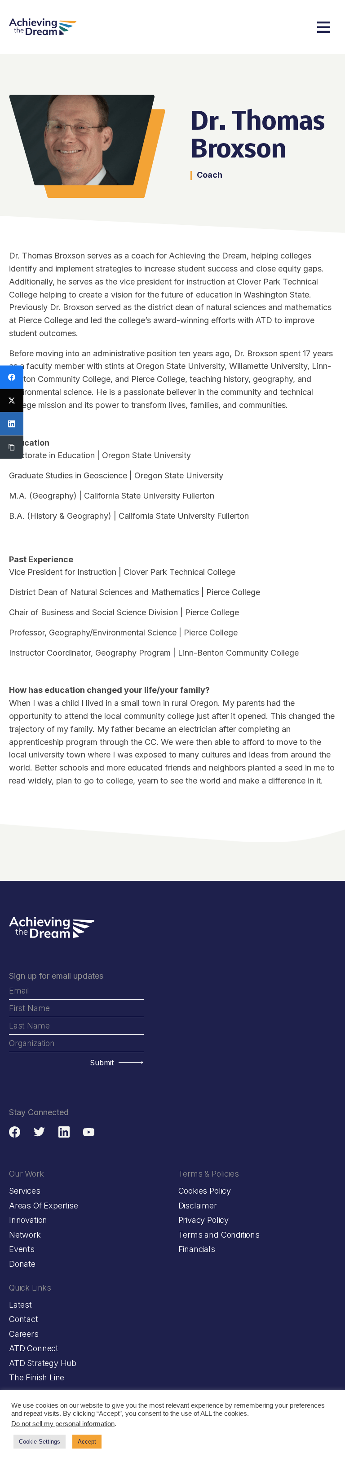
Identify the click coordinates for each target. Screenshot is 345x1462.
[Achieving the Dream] (42, 27)
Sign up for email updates (56, 976)
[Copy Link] (11, 447)
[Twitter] (11, 400)
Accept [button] (87, 1441)
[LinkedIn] (11, 424)
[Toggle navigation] (323, 27)
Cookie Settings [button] (39, 1441)
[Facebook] (11, 377)
